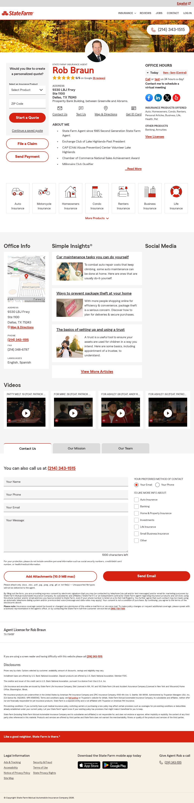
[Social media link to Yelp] (176, 97)
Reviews (145, 13)
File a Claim (27, 144)
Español (182, 3)
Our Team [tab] (125, 448)
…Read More (133, 168)
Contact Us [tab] (27, 448)
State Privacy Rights (44, 773)
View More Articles (97, 372)
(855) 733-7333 (118, 608)
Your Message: (15, 520)
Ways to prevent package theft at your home (93, 293)
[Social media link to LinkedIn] (158, 97)
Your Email (13, 507)
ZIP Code (17, 103)
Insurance (125, 13)
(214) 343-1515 (18, 339)
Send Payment (27, 157)
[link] (17, 13)
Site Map (9, 778)
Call (147, 79)
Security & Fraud (42, 762)
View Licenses (154, 136)
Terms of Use (40, 767)
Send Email (146, 576)
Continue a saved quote (27, 130)
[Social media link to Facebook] (149, 97)
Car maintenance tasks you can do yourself (92, 257)
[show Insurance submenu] (134, 13)
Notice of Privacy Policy (17, 773)
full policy (73, 698)
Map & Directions (22, 327)
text (157, 79)
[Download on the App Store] (89, 765)
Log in (187, 13)
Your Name (13, 481)
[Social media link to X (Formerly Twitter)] (167, 97)
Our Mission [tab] (76, 448)
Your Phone (13, 494)
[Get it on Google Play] (115, 765)
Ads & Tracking (12, 762)
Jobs (159, 13)
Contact (173, 13)
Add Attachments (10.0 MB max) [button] (50, 576)
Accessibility (11, 767)
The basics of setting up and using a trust (90, 330)
